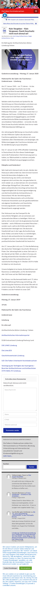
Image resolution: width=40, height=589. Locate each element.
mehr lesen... (7, 456)
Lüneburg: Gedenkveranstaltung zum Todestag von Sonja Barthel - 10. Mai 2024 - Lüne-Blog (24, 534)
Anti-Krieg (16, 36)
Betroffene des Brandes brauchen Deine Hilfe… (18, 23)
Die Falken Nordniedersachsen (13, 11)
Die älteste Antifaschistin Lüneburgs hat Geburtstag (24, 537)
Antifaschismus (23, 36)
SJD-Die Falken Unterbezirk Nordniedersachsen (19, 361)
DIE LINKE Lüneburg (9, 345)
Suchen (6, 464)
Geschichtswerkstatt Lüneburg (13, 355)
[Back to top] (35, 584)
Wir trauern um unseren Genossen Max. (21, 19)
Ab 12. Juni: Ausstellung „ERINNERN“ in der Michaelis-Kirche (23, 514)
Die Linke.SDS (7, 350)
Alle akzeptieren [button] (26, 568)
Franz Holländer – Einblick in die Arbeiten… (21, 494)
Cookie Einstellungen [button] (10, 568)
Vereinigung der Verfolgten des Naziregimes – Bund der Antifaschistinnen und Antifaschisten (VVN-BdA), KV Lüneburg (19, 368)
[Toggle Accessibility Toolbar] (4, 15)
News (12, 38)
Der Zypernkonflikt (21, 476)
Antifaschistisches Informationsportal (15, 335)
